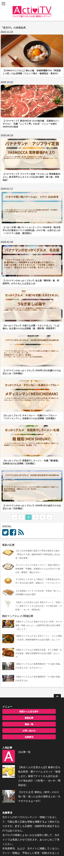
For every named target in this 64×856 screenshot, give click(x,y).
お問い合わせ (29, 730)
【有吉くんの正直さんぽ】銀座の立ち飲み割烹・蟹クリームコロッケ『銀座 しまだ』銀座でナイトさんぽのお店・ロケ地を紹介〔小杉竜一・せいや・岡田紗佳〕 (39, 776)
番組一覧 (29, 724)
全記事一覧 (24, 752)
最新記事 (29, 718)
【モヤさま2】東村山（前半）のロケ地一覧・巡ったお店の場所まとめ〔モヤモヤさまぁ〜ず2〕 (39, 796)
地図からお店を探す (29, 711)
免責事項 (29, 737)
